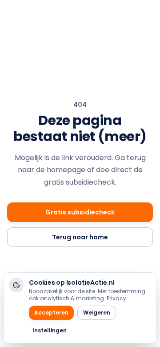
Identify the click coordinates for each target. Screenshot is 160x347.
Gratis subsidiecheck (80, 212)
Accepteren (51, 312)
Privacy (116, 298)
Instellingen (49, 330)
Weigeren (96, 312)
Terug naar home (80, 237)
